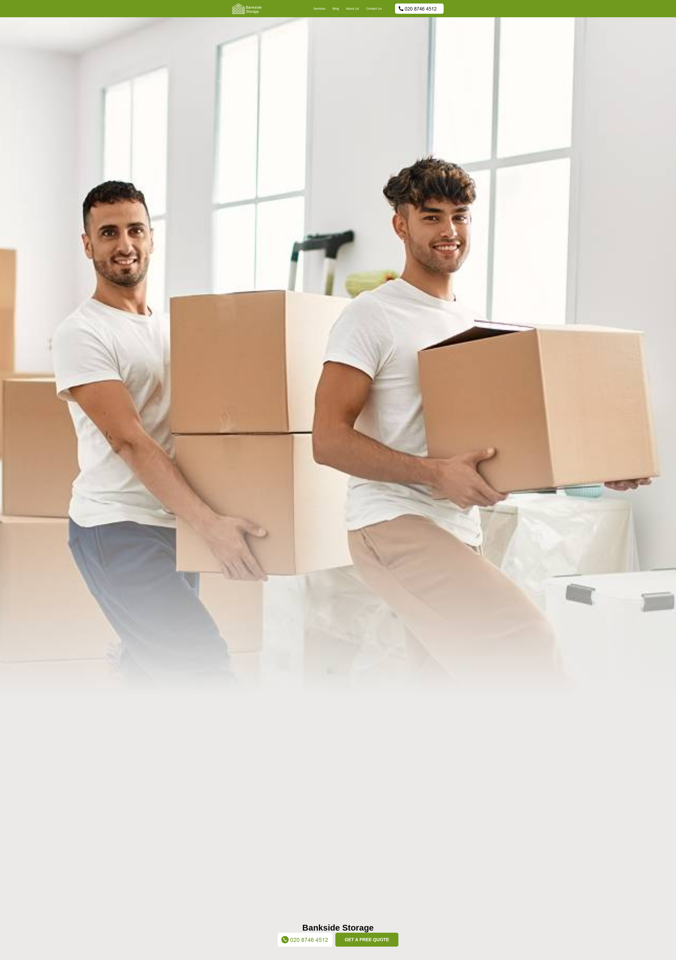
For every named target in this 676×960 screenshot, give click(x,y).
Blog (336, 8)
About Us (352, 8)
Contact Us (374, 8)
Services (319, 8)
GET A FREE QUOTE (367, 939)
